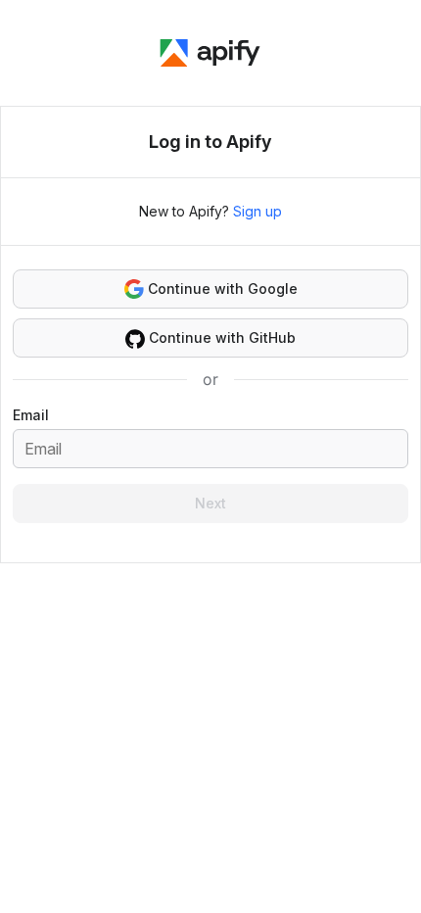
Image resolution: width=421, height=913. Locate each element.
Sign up (257, 211)
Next (210, 503)
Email (31, 415)
